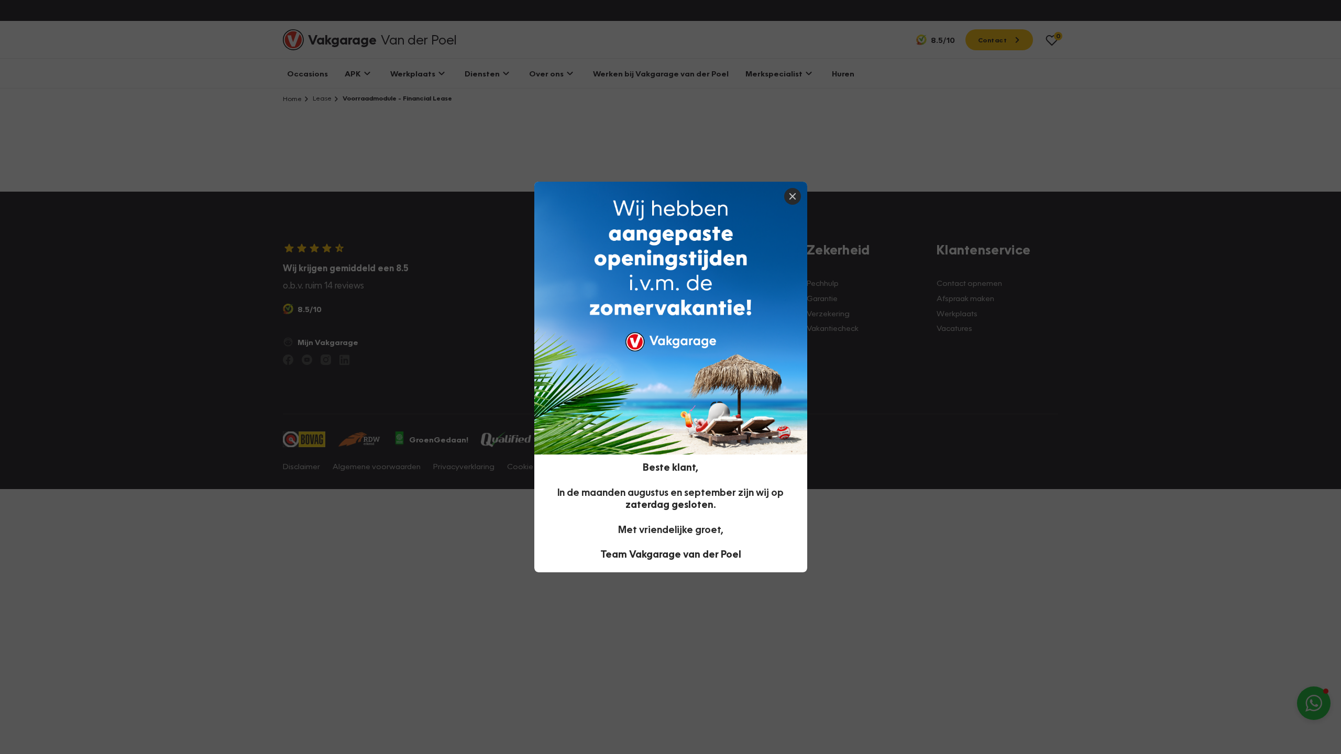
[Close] (792, 196)
